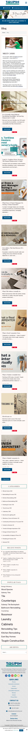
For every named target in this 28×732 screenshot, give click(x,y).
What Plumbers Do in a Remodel (11, 575)
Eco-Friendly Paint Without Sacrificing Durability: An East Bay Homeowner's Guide (13, 116)
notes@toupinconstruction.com (20, 8)
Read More (7, 129)
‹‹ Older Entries (5, 479)
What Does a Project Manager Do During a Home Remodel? (12, 203)
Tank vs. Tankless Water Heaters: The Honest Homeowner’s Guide (12, 160)
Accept (21, 730)
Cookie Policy (15, 730)
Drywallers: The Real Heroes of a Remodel (12, 248)
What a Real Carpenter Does (11, 333)
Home (3, 32)
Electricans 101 (7, 416)
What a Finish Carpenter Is (10, 458)
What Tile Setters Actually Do (11, 291)
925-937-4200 (7, 8)
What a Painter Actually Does (11, 375)
